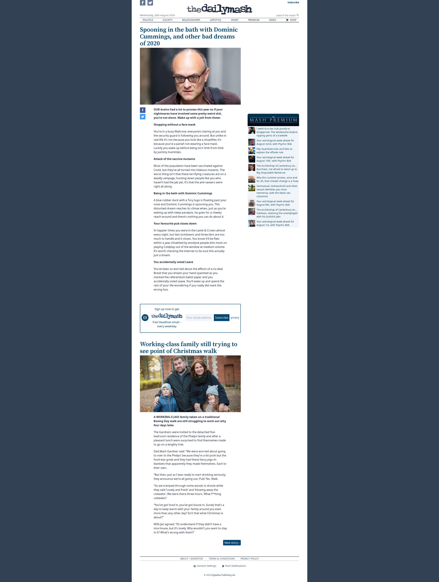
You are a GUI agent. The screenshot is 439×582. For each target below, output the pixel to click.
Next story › (231, 543)
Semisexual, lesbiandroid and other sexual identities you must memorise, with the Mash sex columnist (277, 191)
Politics (148, 19)
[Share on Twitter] (142, 116)
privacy (235, 317)
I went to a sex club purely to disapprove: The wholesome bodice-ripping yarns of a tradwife (277, 132)
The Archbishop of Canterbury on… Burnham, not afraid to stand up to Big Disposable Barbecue (277, 169)
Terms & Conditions (222, 558)
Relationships (191, 19)
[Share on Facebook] (142, 110)
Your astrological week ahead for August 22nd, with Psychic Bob (275, 142)
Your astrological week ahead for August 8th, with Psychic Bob (275, 203)
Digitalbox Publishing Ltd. (223, 575)
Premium (253, 19)
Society (168, 19)
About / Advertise (191, 558)
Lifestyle (215, 19)
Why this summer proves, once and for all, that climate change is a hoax (277, 179)
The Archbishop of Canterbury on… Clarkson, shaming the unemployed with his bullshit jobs (277, 213)
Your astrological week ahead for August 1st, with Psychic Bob (275, 223)
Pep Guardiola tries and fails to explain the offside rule (274, 150)
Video (272, 19)
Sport (235, 19)
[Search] (297, 15)
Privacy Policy (250, 558)
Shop (292, 19)
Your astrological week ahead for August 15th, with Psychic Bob (275, 159)
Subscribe (221, 318)
